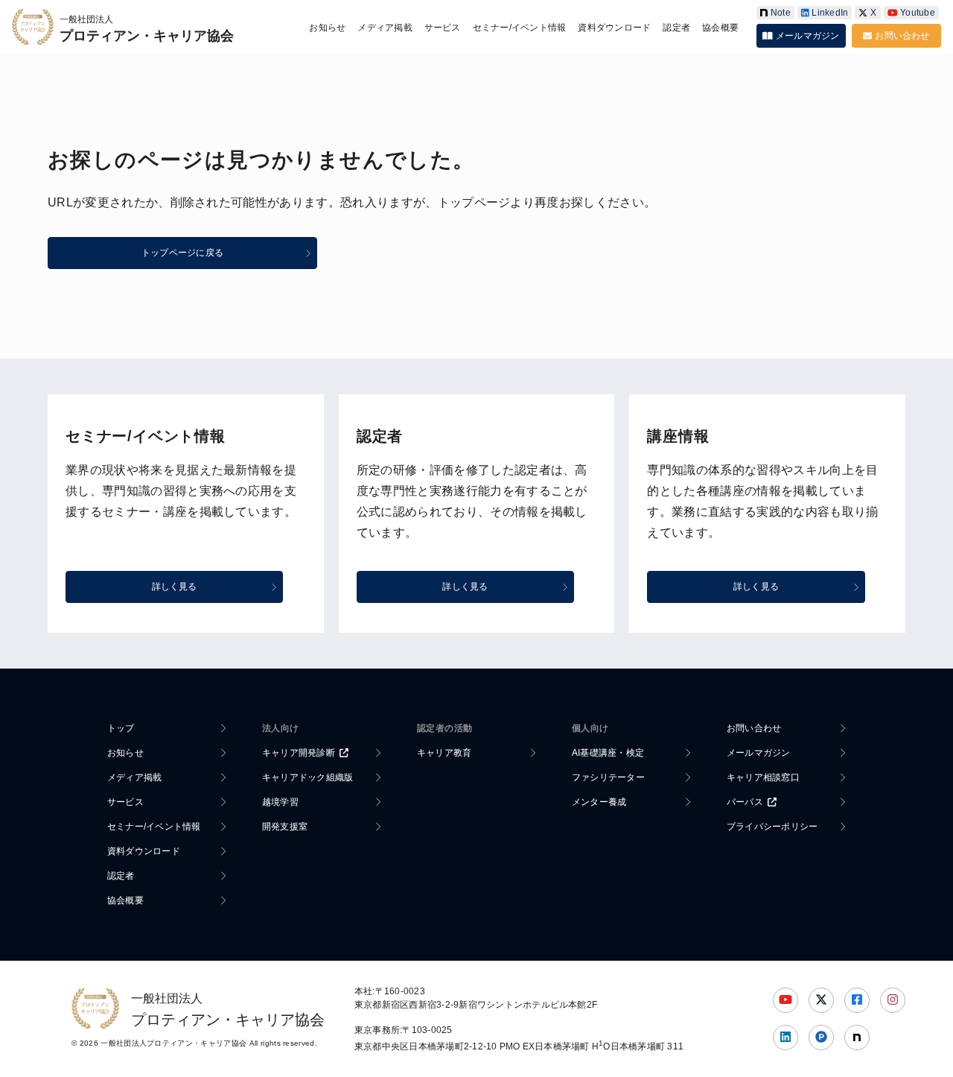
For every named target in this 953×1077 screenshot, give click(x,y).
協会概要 (720, 27)
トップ (121, 728)
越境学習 (280, 802)
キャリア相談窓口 (763, 777)
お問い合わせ (902, 36)
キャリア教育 (444, 753)
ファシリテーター (608, 777)
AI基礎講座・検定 (608, 753)
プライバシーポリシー (772, 826)
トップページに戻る (182, 252)
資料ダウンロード (614, 27)
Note (781, 12)
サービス (442, 27)
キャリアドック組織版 (307, 777)
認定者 (676, 27)
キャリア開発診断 (298, 753)
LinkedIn (830, 12)
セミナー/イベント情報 (520, 27)
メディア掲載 (384, 27)
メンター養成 (599, 802)
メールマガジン (808, 36)
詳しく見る (174, 586)
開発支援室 (284, 826)
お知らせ (327, 27)
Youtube (917, 12)
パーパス (745, 802)
